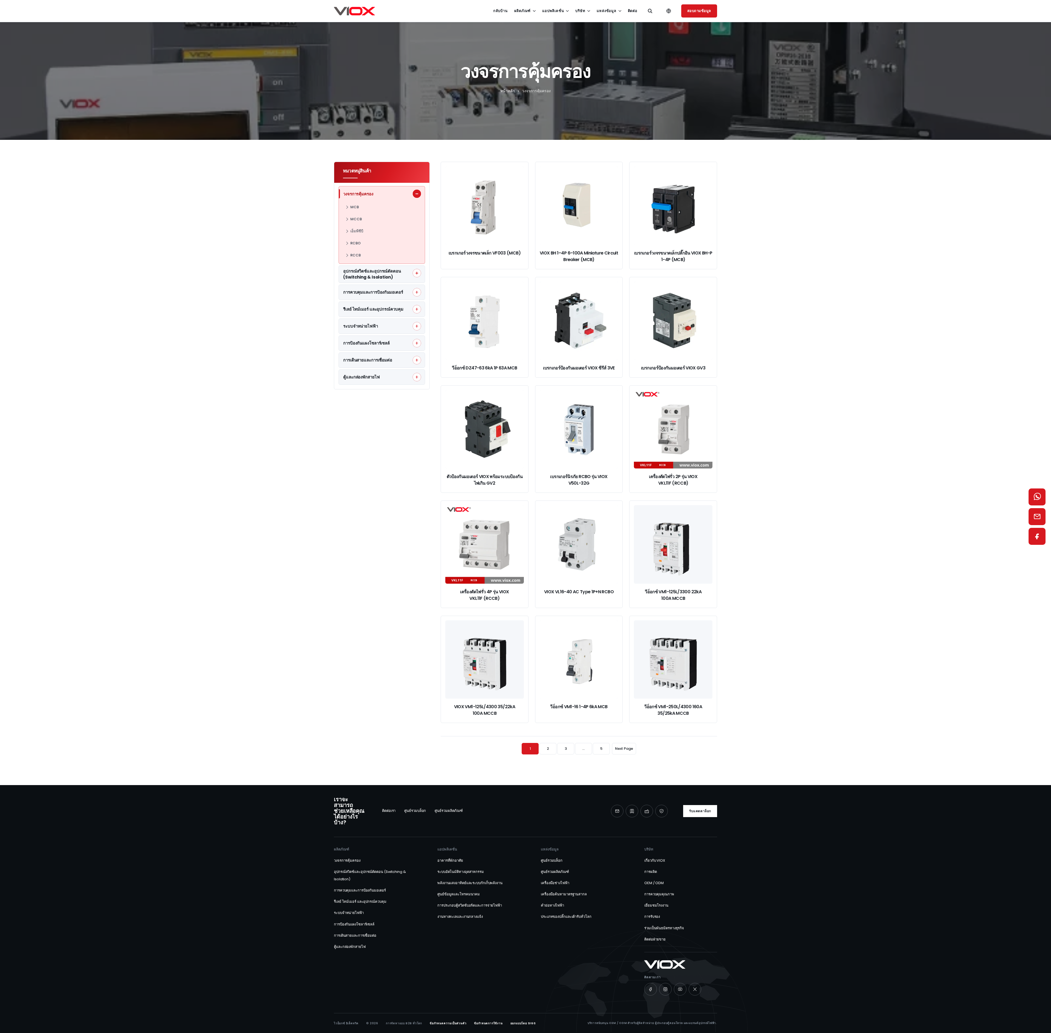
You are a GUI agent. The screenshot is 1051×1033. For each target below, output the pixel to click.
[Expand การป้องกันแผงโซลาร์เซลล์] (417, 343)
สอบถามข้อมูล (699, 10)
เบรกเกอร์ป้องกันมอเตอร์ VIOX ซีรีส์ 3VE (579, 368)
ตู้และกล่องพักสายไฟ (350, 946)
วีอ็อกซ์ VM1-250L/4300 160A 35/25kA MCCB (673, 710)
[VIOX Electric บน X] (695, 989)
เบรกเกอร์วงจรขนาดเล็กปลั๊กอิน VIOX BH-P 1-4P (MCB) (673, 256)
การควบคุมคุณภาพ (659, 894)
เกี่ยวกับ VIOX (654, 860)
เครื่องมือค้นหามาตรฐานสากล (564, 894)
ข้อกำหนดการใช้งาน (488, 1023)
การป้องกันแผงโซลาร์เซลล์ (354, 924)
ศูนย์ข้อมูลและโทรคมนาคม (458, 894)
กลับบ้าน (500, 10)
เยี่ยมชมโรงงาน (656, 905)
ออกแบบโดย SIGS (523, 1023)
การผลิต (650, 871)
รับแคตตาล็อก (700, 811)
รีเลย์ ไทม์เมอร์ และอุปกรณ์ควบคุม (360, 901)
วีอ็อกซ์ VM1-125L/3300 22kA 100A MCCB (673, 595)
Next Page (624, 748)
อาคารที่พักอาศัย (450, 860)
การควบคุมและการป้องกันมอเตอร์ (360, 890)
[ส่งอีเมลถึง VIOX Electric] (617, 811)
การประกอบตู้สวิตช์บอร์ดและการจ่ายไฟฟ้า (469, 905)
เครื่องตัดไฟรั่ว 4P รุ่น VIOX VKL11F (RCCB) (484, 595)
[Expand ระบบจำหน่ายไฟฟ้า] (417, 326)
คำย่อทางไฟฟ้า (552, 905)
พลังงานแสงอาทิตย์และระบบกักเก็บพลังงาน (470, 883)
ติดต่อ (632, 10)
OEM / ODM (654, 883)
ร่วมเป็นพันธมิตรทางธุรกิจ (664, 928)
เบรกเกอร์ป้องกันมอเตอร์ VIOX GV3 (673, 368)
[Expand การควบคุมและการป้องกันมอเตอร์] (417, 292)
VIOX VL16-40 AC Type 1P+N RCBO (579, 592)
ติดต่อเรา (388, 810)
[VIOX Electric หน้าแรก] (354, 11)
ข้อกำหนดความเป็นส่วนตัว (448, 1023)
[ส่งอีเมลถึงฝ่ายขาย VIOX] (1037, 516)
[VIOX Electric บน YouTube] (680, 989)
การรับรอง (652, 916)
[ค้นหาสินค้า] (650, 11)
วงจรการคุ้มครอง (347, 860)
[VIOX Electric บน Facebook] (650, 989)
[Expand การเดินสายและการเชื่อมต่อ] (417, 360)
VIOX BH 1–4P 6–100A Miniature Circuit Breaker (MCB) (579, 256)
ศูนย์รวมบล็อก (415, 810)
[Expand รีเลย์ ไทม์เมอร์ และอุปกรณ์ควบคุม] (417, 309)
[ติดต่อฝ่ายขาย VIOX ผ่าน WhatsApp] (1037, 496)
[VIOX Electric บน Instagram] (665, 989)
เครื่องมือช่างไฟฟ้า (555, 883)
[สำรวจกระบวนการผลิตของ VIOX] (646, 811)
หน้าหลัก (507, 91)
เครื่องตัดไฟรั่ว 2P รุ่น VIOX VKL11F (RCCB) (673, 479)
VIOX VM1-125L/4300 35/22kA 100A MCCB (484, 710)
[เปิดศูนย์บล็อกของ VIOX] (632, 811)
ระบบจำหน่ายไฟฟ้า (349, 912)
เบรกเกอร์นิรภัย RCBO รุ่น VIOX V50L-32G (578, 479)
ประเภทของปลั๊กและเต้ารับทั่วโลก (566, 916)
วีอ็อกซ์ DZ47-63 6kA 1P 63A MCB (484, 368)
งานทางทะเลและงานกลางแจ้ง (460, 916)
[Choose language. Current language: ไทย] (669, 11)
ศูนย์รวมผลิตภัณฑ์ (449, 810)
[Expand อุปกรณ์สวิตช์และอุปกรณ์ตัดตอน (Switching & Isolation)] (417, 273)
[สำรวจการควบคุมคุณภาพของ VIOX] (661, 811)
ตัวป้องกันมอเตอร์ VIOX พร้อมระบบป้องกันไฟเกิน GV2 (485, 479)
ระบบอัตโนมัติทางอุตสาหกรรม (460, 871)
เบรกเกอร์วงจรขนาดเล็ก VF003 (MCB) (485, 253)
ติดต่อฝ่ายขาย (655, 939)
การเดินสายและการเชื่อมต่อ (355, 935)
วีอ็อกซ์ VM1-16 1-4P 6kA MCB (578, 707)
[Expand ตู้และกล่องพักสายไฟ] (417, 377)
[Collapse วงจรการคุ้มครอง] (417, 194)
